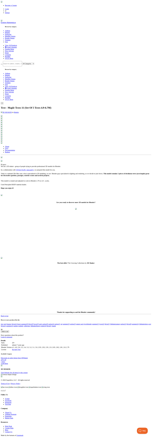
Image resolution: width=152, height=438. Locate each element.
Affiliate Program (10, 414)
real (5, 324)
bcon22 (101, 324)
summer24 (135, 324)
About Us (8, 412)
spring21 (57, 324)
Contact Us (8, 432)
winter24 (43, 326)
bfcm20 (128, 324)
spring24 (51, 324)
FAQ (6, 148)
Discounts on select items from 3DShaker (14, 358)
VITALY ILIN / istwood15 (25, 170)
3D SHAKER (7, 112)
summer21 (95, 324)
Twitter (7, 399)
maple (54, 326)
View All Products (11, 45)
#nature (8, 324)
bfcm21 (49, 326)
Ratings (7, 152)
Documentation (10, 150)
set (61, 324)
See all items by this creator (19, 373)
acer (149, 324)
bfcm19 (30, 324)
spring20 (45, 324)
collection (27, 326)
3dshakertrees (143, 324)
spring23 (73, 324)
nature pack (80, 324)
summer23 (66, 324)
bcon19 (36, 324)
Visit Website (5, 373)
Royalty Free (16, 349)
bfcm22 (3, 326)
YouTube (8, 404)
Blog (6, 430)
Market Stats (9, 418)
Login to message (6, 337)
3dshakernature (115, 324)
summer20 (24, 324)
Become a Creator (11, 5)
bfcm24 (14, 324)
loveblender (88, 324)
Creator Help (9, 428)
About (7, 146)
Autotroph (20, 435)
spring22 (123, 324)
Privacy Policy (15, 383)
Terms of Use (5, 383)
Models (16, 112)
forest (19, 324)
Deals (7, 53)
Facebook (8, 400)
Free (6, 42)
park (40, 324)
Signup (7, 13)
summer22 (9, 326)
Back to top (4, 316)
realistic (20, 326)
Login (7, 9)
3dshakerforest (35, 326)
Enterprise (8, 416)
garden (15, 326)
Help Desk (8, 426)
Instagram (8, 402)
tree (2, 324)
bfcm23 (107, 324)
